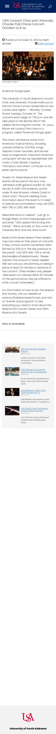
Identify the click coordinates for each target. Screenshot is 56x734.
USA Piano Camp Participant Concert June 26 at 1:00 (34, 409)
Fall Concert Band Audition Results (33, 350)
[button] (50, 6)
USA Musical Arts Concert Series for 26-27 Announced (34, 370)
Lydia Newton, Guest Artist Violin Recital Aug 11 (33, 391)
